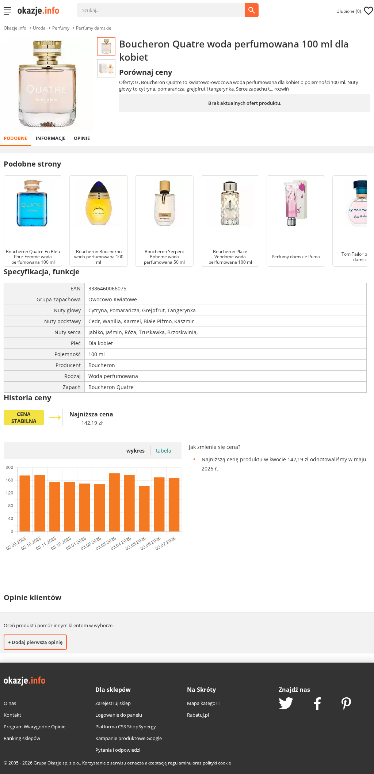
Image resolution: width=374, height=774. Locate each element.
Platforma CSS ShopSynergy (125, 726)
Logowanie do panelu (118, 715)
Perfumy (60, 28)
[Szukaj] (166, 6)
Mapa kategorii (203, 703)
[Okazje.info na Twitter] (286, 704)
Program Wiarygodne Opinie (34, 726)
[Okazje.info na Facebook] (317, 704)
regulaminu (179, 763)
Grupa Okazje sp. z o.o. (57, 763)
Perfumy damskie (93, 28)
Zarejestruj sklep (113, 703)
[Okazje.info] (41, 11)
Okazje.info (15, 28)
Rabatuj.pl (198, 715)
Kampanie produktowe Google (128, 738)
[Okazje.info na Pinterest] (346, 704)
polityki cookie (217, 763)
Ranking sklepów (22, 738)
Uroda (39, 28)
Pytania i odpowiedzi (117, 750)
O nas (10, 703)
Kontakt (12, 715)
